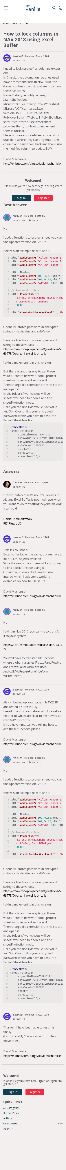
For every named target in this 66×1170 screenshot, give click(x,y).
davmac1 (18, 56)
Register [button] (43, 198)
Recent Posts (11, 1113)
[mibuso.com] (33, 8)
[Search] (54, 8)
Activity (7, 1118)
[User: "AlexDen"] (7, 217)
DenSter (17, 482)
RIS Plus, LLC (12, 523)
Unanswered (33, 1123)
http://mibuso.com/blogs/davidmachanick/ (32, 164)
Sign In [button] (21, 198)
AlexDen (17, 215)
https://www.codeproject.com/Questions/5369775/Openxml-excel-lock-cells (33, 351)
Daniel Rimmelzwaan (17, 519)
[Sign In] (60, 8)
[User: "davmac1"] (7, 58)
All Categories (11, 1108)
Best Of (7, 1129)
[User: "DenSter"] (7, 484)
